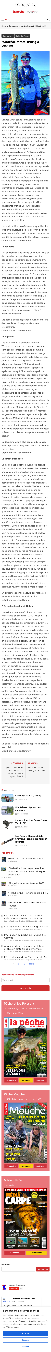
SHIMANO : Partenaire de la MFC (26, 858)
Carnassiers (7, 36)
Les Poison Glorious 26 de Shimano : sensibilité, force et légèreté (31, 839)
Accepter (25, 1333)
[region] (25, 1329)
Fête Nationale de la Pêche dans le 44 (25, 957)
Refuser (25, 1347)
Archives (40, 1080)
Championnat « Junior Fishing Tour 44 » (26, 926)
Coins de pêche (22, 36)
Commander (36, 1253)
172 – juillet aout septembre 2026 (26, 883)
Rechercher (5, 1264)
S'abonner (26, 1080)
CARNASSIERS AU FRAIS (28, 795)
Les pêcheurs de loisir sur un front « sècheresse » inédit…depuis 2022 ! (23, 917)
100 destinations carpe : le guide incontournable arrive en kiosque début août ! (26, 871)
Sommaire (11, 1080)
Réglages (25, 1340)
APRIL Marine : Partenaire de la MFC (28, 893)
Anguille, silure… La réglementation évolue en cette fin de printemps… (24, 947)
